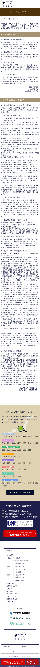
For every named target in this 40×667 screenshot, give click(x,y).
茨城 (3, 443)
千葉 (24, 443)
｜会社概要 (23, 646)
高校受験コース (19, 566)
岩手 (15, 436)
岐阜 (3, 456)
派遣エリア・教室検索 (20, 492)
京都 (8, 463)
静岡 (8, 456)
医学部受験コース (20, 577)
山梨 (24, 450)
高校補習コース (19, 580)
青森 (10, 436)
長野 (29, 450)
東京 (29, 443)
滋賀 (3, 463)
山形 (31, 436)
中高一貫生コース (20, 569)
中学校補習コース (20, 572)
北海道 (4, 436)
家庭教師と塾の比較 (12, 599)
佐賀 (8, 483)
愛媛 (14, 476)
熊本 (19, 483)
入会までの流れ (11, 596)
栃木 (8, 443)
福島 (36, 436)
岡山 (14, 470)
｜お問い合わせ (6, 646)
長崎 (14, 483)
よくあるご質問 (11, 602)
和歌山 (30, 463)
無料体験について (11, 593)
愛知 (14, 456)
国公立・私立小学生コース (23, 561)
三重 (19, 456)
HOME (4, 19)
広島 (19, 470)
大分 (24, 483)
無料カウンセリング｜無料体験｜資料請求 (20, 534)
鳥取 (3, 470)
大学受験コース (19, 575)
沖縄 (5, 486)
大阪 (14, 463)
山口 (24, 470)
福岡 (3, 483)
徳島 (3, 476)
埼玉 (19, 443)
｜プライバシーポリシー (9, 651)
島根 (8, 470)
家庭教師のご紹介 (11, 586)
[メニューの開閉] (36, 3)
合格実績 (9, 589)
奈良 (24, 463)
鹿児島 (35, 483)
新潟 (3, 450)
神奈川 (35, 443)
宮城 (20, 436)
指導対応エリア (11, 583)
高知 (19, 476)
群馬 (14, 443)
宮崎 (29, 483)
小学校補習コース (20, 563)
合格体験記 (9, 591)
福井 (19, 450)
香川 (8, 476)
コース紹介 (9, 555)
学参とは (9, 550)
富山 (8, 450)
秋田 (25, 436)
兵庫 (19, 463)
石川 (14, 450)
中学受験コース (19, 558)
